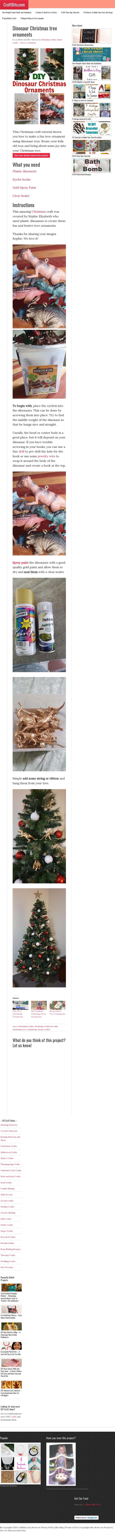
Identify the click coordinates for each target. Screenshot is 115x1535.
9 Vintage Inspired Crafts (81, 118)
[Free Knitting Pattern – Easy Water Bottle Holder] (12, 1313)
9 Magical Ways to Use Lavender (32, 18)
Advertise (21, 1530)
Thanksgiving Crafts (10, 1164)
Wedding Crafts (8, 1261)
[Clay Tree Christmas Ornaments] (20, 1005)
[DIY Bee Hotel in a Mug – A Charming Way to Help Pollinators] (12, 1330)
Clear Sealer (21, 196)
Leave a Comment (28, 42)
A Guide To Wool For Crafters (46, 12)
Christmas (39, 211)
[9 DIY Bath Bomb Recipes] (91, 172)
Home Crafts (44, 1029)
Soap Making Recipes (11, 1249)
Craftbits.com (24, 1527)
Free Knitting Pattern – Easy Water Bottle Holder (11, 1316)
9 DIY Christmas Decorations (83, 44)
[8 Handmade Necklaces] (21, 1484)
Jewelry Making (8, 1212)
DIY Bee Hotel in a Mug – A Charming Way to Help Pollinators (10, 1335)
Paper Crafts (7, 1231)
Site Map (59, 1527)
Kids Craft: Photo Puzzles (55, 1487)
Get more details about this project (31, 155)
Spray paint (20, 562)
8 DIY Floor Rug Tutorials (70, 12)
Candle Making (7, 1188)
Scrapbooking (7, 1243)
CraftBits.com (14, 4)
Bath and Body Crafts (10, 1176)
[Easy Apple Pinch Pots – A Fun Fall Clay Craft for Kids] (12, 1349)
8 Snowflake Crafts (9, 18)
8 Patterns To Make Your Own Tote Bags (98, 12)
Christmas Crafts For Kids (46, 1026)
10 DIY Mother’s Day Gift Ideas (83, 81)
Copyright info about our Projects (96, 1527)
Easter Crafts (7, 1158)
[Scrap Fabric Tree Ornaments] (57, 1005)
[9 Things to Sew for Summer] (91, 98)
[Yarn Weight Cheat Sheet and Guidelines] (91, 61)
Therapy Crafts (8, 1255)
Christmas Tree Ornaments (25, 1029)
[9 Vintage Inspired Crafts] (91, 117)
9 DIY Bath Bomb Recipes (81, 174)
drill (21, 451)
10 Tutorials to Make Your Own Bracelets (87, 137)
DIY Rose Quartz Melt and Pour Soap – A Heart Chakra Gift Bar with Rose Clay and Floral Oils (11, 1372)
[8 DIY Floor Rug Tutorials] (91, 154)
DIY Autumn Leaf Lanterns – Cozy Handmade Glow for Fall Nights (11, 1393)
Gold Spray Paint (24, 187)
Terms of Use (71, 1527)
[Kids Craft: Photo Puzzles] (61, 1485)
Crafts (14, 1416)
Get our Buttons (7, 1530)
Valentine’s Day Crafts (11, 1170)
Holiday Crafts (7, 1206)
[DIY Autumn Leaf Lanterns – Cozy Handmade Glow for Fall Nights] (12, 1388)
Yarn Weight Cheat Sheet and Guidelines (16, 12)
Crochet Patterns (9, 1131)
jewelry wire (46, 456)
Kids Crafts (6, 1219)
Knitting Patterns (9, 1125)
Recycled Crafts (8, 1237)
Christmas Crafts (48, 39)
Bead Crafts (6, 1182)
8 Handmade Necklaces (8, 1485)
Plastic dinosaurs (24, 171)
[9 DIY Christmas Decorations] (91, 43)
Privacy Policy (47, 1527)
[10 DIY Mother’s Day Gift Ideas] (91, 80)
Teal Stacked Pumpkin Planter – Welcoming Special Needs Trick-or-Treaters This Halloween (9, 1297)
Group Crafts (7, 1200)
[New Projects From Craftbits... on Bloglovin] (86, 1519)
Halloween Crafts (9, 1152)
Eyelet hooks (22, 179)
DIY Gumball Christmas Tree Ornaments (38, 1014)
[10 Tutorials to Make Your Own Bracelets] (91, 135)
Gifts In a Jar (7, 1194)
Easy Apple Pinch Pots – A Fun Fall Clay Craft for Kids (11, 1353)
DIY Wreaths (7, 1267)
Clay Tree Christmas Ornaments (18, 1014)
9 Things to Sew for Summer (82, 100)
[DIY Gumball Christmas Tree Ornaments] (39, 1005)
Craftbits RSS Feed (92, 1504)
